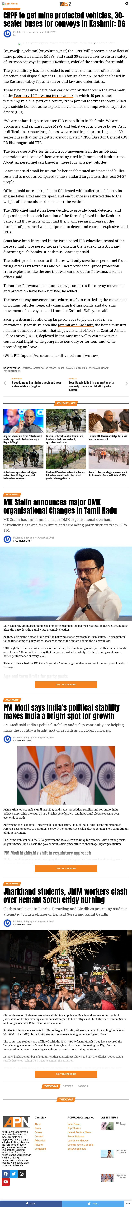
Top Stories (74, 1128)
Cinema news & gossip (81, 1144)
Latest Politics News (79, 1132)
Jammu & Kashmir (77, 368)
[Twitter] (14, 1174)
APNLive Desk (23, 540)
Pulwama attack (99, 368)
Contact (39, 1136)
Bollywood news (77, 1148)
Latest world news (78, 1140)
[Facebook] (6, 1174)
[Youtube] (6, 1182)
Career (38, 1132)
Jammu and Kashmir (75, 325)
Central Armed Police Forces (40, 368)
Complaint (40, 1148)
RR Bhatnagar (12, 371)
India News (74, 1124)
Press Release (76, 1136)
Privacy (39, 1144)
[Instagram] (22, 1174)
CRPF (15, 210)
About (38, 1124)
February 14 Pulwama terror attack (43, 96)
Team (38, 1128)
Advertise (40, 1140)
